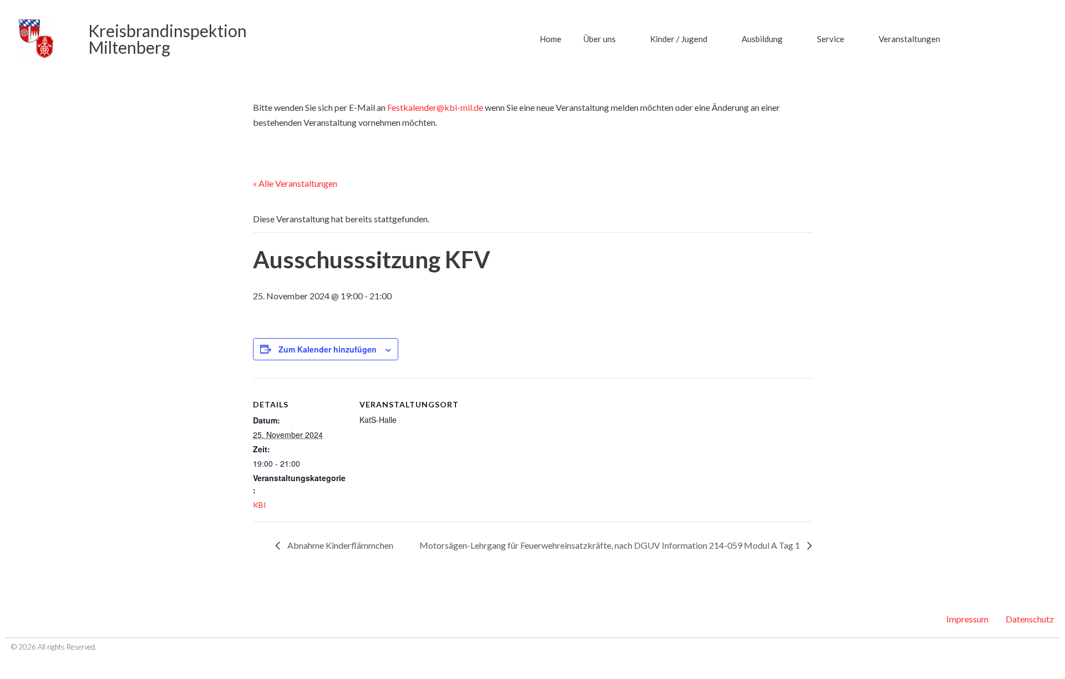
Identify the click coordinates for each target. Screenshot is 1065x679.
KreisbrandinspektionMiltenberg (167, 39)
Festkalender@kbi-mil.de (435, 107)
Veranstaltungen (909, 39)
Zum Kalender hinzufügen (327, 349)
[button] (982, 39)
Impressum (967, 619)
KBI (259, 504)
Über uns (600, 39)
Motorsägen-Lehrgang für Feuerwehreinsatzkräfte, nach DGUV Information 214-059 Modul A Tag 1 (610, 545)
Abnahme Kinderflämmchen (339, 545)
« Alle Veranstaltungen (295, 183)
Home (550, 39)
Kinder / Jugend (678, 39)
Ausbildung (762, 39)
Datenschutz (1030, 619)
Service (830, 39)
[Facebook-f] (1031, 647)
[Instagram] (1050, 647)
